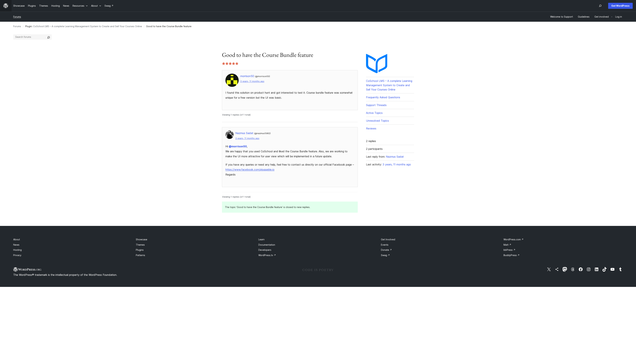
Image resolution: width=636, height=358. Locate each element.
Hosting (17, 249)
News (16, 244)
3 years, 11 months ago (252, 81)
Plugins (140, 249)
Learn (261, 239)
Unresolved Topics (377, 120)
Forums (17, 16)
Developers (264, 249)
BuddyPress (512, 255)
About (16, 239)
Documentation (266, 244)
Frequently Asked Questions (383, 97)
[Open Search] (600, 6)
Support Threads (376, 105)
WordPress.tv (267, 255)
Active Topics (374, 113)
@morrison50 (238, 146)
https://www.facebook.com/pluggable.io (249, 169)
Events (384, 244)
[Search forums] (48, 37)
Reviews (371, 128)
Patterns (140, 255)
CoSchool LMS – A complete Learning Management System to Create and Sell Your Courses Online (87, 26)
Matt (507, 244)
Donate (386, 249)
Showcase (141, 239)
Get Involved (388, 239)
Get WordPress (620, 5)
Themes (140, 244)
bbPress (509, 249)
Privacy (17, 255)
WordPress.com (514, 239)
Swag (385, 255)
